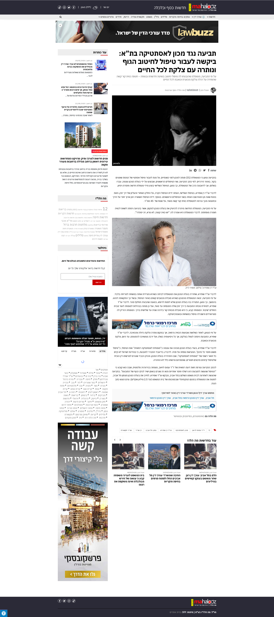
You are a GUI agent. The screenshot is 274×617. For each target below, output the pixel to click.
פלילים (164, 16)
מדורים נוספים (107, 16)
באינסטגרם (199, 416)
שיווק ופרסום (81, 414)
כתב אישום (77, 221)
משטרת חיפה (68, 228)
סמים (67, 231)
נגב (72, 382)
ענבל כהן (205, 90)
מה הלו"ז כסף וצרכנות (175, 90)
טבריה (79, 379)
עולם (72, 411)
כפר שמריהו (89, 382)
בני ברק (97, 376)
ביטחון (84, 395)
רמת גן (72, 392)
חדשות (212, 16)
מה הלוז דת (90, 417)
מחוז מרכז (72, 408)
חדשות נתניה (87, 218)
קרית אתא (75, 389)
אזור (98, 373)
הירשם (98, 282)
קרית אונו (87, 389)
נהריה (65, 382)
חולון (95, 379)
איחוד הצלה (97, 209)
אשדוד (83, 373)
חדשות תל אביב (69, 218)
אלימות (80, 210)
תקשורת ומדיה (137, 16)
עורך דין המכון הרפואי (160, 398)
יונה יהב (92, 221)
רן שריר (139, 430)
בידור (92, 395)
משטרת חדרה (78, 229)
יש (82, 221)
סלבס (90, 411)
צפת (97, 389)
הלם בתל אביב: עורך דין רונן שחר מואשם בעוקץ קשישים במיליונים (200, 478)
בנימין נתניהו (72, 209)
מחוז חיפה (100, 408)
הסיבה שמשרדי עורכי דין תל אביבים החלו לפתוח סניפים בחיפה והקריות (164, 478)
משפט (149, 16)
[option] (200, 464)
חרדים (118, 16)
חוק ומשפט (100, 401)
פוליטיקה (63, 411)
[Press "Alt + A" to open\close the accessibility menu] (3, 613)
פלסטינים (71, 385)
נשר (95, 385)
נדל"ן (156, 16)
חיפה (87, 379)
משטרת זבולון (89, 228)
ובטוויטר (177, 416)
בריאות (62, 209)
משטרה (97, 228)
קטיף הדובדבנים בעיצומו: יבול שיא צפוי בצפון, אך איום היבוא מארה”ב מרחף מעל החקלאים (76, 90)
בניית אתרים (176, 612)
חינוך (89, 401)
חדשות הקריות (66, 213)
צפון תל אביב (151, 430)
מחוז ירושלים (86, 408)
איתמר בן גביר (88, 209)
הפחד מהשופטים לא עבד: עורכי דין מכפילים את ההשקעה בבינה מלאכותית (76, 67)
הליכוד (97, 214)
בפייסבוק (187, 416)
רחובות (81, 392)
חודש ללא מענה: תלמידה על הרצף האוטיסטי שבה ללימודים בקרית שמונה (77, 110)
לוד (79, 382)
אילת (91, 373)
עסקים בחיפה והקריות (179, 16)
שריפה (105, 239)
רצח (63, 235)
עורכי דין (103, 235)
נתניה (88, 385)
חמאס (98, 221)
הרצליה (84, 398)
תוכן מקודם (70, 417)
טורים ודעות (78, 401)
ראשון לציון (93, 392)
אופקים (104, 369)
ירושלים (87, 221)
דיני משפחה (104, 214)
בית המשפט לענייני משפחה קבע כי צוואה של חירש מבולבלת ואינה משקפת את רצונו (129, 480)
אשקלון (73, 373)
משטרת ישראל (101, 231)
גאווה (66, 395)
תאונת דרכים (97, 239)
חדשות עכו (79, 217)
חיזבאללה (104, 221)
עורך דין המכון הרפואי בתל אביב (188, 398)
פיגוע (86, 235)
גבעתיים (79, 376)
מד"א (69, 220)
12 (209, 430)
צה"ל (73, 235)
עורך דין (61, 231)
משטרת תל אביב (89, 232)
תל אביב (210, 398)
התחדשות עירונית (88, 214)
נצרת (102, 385)
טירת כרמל (68, 379)
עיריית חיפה (93, 235)
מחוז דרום (66, 404)
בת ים (88, 376)
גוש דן (102, 398)
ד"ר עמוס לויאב (198, 430)
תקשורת (69, 414)
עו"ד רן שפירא (166, 430)
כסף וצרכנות (92, 404)
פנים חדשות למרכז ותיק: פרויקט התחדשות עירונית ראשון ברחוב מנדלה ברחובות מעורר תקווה (83, 161)
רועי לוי (68, 236)
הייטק (126, 16)
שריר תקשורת (126, 430)
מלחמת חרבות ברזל (75, 224)
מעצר (105, 228)
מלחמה (90, 225)
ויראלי (75, 398)
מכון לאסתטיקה (182, 430)
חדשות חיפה (100, 217)
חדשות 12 (78, 214)
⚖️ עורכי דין (199, 16)
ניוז (80, 417)
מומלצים (78, 404)
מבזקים (101, 395)
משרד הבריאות (78, 232)
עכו (81, 385)
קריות (93, 414)
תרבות (102, 417)
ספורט (81, 411)
